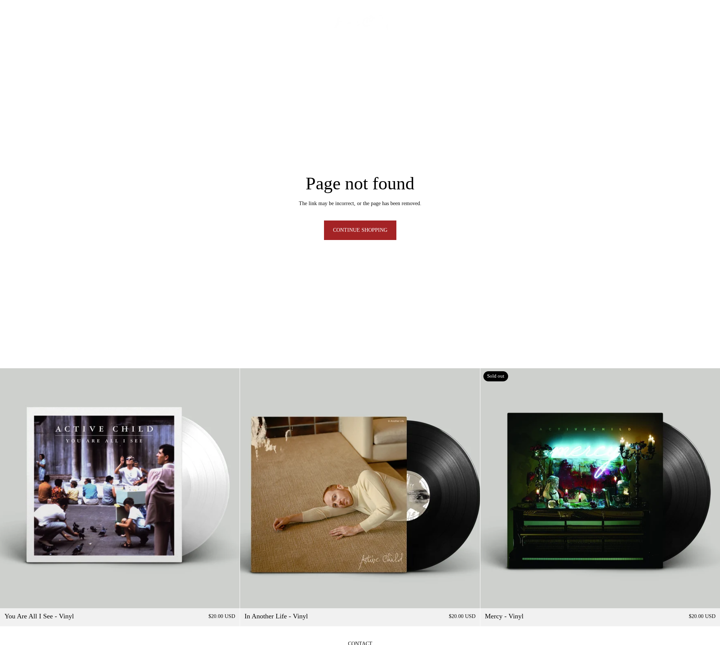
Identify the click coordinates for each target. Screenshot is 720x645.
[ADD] (228, 597)
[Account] (680, 23)
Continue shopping (360, 230)
